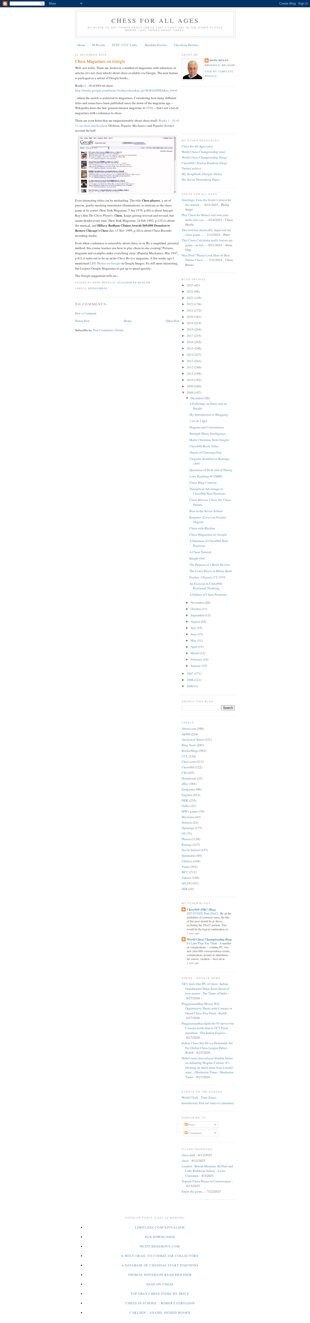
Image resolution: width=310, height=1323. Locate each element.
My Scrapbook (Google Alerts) (202, 174)
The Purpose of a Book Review (209, 564)
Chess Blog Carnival (203, 482)
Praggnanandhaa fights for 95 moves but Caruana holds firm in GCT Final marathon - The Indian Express (208, 1028)
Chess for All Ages (155, 20)
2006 (190, 680)
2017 (190, 335)
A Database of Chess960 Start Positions (159, 1265)
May (194, 640)
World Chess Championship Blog (209, 939)
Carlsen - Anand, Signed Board (160, 1312)
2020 (190, 316)
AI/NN (186, 734)
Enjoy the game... (193, 1191)
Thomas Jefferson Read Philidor (160, 1274)
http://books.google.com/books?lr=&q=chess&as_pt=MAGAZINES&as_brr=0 (126, 90)
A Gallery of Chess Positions (208, 594)
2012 (190, 367)
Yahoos (186, 877)
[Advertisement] (203, 109)
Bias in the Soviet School (206, 511)
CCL (185, 756)
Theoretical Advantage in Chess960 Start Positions (207, 491)
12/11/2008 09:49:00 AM (133, 282)
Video (186, 867)
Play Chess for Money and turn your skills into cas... (205, 217)
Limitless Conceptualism (160, 1227)
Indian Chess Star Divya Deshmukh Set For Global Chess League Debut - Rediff (207, 1048)
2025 (190, 285)
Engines (187, 795)
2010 (190, 380)
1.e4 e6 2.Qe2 (198, 421)
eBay (185, 783)
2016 (190, 342)
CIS (184, 773)
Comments (194, 1133)
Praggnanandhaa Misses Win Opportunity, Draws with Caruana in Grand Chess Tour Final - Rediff (207, 1008)
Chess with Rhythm (202, 528)
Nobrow (187, 822)
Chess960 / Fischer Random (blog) (204, 163)
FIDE (185, 800)
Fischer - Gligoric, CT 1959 (207, 577)
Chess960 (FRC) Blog (201, 909)
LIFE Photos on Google (105, 263)
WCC (185, 872)
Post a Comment (85, 313)
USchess (187, 861)
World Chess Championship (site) (203, 152)
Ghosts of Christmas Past (205, 452)
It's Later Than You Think (202, 943)
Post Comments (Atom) (108, 330)
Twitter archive (191, 168)
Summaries (189, 855)
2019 (190, 323)
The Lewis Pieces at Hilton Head (210, 571)
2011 (190, 373)
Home (81, 45)
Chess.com (189, 761)
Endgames (188, 789)
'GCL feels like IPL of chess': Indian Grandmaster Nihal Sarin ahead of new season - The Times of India (205, 988)
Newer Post (82, 321)
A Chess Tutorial (200, 552)
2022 (190, 304)
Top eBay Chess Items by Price (160, 1293)
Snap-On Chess (160, 1284)
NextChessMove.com (160, 1246)
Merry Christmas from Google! (209, 440)
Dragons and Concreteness (206, 427)
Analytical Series (193, 739)
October (196, 609)
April (194, 647)
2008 (190, 392)
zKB (184, 889)
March (195, 653)
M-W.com (98, 45)
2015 (190, 348)
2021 (190, 310)
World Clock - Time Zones (199, 1097)
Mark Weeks (219, 60)
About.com (189, 728)
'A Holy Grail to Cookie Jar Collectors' (159, 1256)
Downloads (189, 778)
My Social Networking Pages (201, 179)
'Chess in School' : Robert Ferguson (160, 1303)
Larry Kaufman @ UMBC (206, 476)
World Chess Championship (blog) (204, 157)
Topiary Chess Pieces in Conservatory (206, 1181)
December (197, 398)
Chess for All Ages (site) (197, 146)
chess (185, 1160)
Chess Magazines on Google (100, 61)
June (194, 634)
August (196, 621)
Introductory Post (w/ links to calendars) (208, 1103)
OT (184, 833)
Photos (186, 839)
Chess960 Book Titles (203, 446)
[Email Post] (151, 282)
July (194, 628)
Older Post (172, 321)
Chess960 (188, 767)
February (197, 659)
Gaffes (186, 806)
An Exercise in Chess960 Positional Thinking (205, 586)
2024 (190, 291)
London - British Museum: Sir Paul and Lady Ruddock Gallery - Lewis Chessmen (207, 1171)
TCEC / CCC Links (124, 45)
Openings (188, 828)
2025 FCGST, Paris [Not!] (202, 913)
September (198, 615)
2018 (190, 329)
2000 (190, 686)
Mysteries (188, 817)
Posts (191, 1124)
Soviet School (191, 850)
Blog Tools (189, 745)
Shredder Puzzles (156, 45)
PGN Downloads (160, 1237)
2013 (190, 361)
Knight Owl (197, 558)
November (198, 602)
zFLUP (186, 883)
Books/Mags (98, 288)
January (196, 665)
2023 (190, 298)
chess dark (188, 1155)
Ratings (187, 844)
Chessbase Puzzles (186, 45)
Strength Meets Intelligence (207, 433)
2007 (190, 673)
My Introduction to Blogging (208, 414)
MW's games (190, 811)
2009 (190, 386)
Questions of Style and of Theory (210, 470)
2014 (190, 354)
